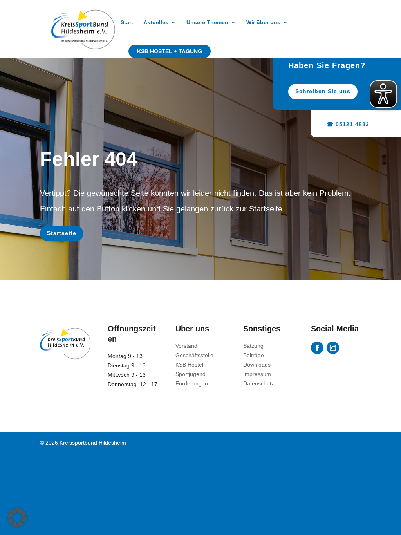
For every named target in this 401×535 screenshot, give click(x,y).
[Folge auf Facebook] (317, 348)
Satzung (253, 346)
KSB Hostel (189, 364)
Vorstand (186, 346)
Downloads (257, 364)
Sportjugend (190, 374)
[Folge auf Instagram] (333, 348)
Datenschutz (258, 383)
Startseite (61, 233)
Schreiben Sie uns (322, 91)
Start (127, 22)
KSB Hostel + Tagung (169, 51)
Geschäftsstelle (194, 355)
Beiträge (253, 355)
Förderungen (191, 383)
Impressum (257, 374)
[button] (17, 518)
